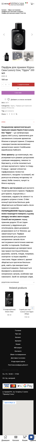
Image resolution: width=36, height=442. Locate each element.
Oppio (12, 106)
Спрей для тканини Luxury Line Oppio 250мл (26, 311)
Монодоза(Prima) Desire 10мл (9, 310)
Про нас (18, 334)
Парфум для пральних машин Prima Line (14, 13)
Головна (4, 10)
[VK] (12, 114)
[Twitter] (7, 114)
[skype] (16, 114)
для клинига (9, 111)
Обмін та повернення (18, 354)
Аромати (18, 341)
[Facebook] (9, 114)
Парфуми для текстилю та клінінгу (12, 11)
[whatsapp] (14, 114)
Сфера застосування (14, 10)
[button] (4, 34)
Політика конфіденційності (18, 365)
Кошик (18, 344)
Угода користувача (18, 361)
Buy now (19, 93)
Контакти (18, 351)
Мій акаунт (18, 348)
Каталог (18, 337)
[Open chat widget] (31, 437)
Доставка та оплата (18, 358)
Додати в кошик (24, 84)
